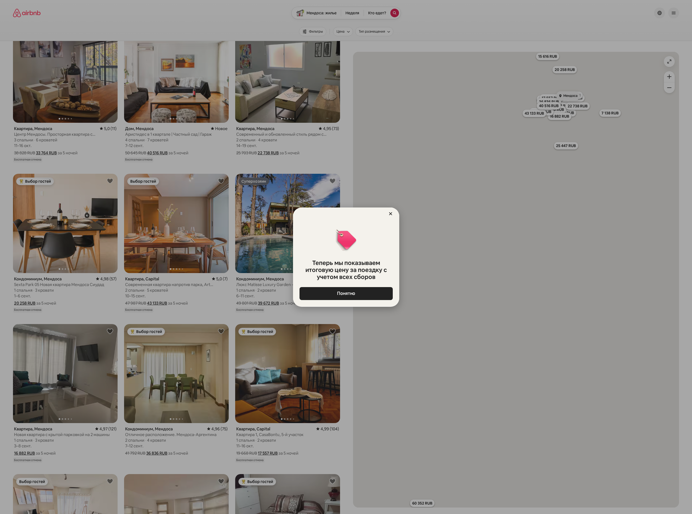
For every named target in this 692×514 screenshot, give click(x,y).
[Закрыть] (390, 214)
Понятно (346, 293)
